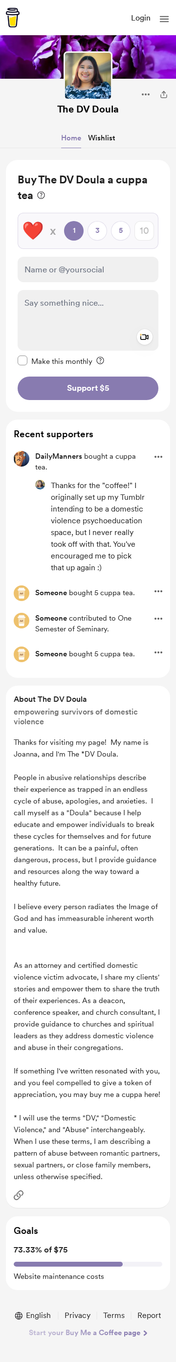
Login (141, 17)
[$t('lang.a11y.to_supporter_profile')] (40, 485)
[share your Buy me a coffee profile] (163, 94)
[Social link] (18, 1195)
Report (149, 1315)
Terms (114, 1315)
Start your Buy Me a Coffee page (84, 1332)
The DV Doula (88, 109)
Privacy (77, 1315)
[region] (88, 286)
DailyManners (58, 456)
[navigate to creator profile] (88, 75)
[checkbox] (55, 361)
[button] (164, 19)
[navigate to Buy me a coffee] (13, 17)
